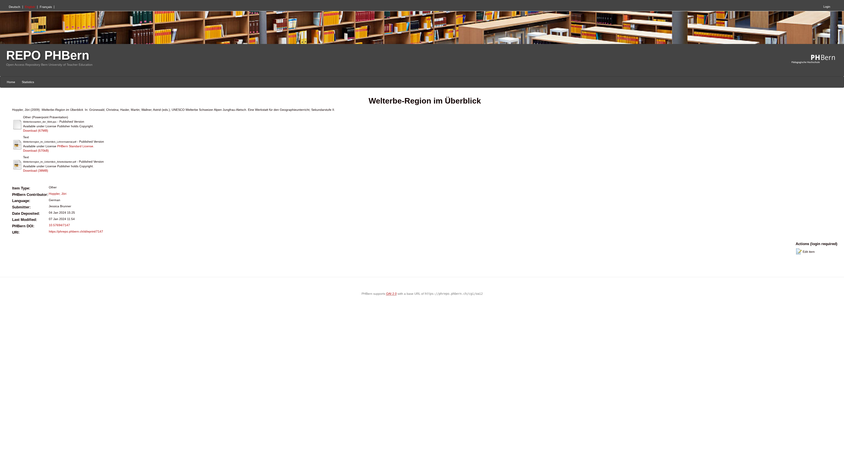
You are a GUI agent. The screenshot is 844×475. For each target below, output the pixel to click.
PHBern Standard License (75, 146)
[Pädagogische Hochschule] (816, 59)
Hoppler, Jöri (57, 193)
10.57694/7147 (59, 225)
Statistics (28, 82)
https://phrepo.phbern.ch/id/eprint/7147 (76, 231)
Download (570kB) (36, 150)
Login (826, 6)
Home (11, 82)
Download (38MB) (35, 170)
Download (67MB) (35, 130)
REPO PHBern (47, 55)
